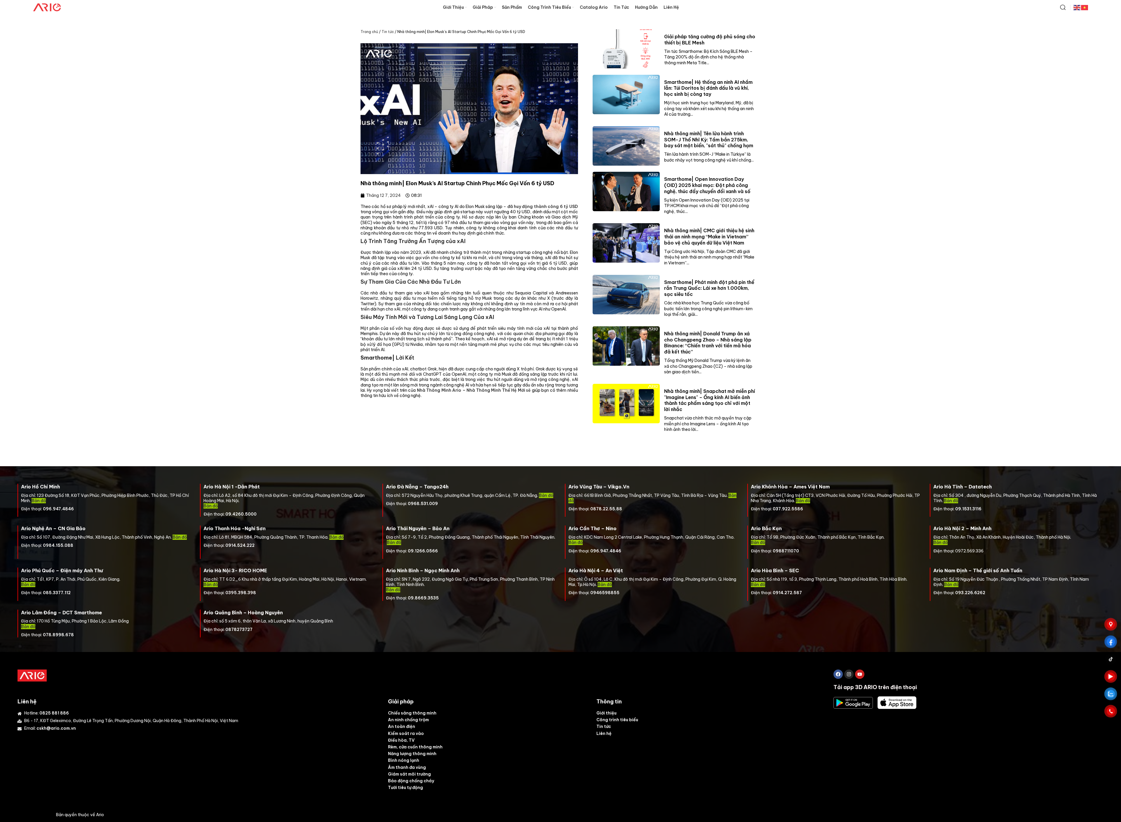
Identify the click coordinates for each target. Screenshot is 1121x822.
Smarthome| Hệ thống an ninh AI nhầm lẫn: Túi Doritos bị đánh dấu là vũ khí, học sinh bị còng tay (708, 88)
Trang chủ (369, 32)
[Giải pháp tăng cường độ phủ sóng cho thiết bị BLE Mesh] (626, 49)
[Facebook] (838, 674)
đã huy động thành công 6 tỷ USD (542, 206)
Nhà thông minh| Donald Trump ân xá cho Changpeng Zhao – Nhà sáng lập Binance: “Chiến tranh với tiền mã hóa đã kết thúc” (707, 343)
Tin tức (388, 32)
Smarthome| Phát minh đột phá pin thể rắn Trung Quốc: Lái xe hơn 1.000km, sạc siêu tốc (709, 288)
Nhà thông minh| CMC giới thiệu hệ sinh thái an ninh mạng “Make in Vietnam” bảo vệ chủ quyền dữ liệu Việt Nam (709, 237)
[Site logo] (47, 7)
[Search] (1063, 7)
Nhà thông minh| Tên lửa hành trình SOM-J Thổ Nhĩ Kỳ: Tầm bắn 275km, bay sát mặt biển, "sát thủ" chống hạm (708, 140)
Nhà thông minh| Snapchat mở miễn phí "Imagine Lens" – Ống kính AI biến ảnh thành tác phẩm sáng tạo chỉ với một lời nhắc (709, 400)
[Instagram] (849, 674)
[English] (1077, 7)
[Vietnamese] (1085, 7)
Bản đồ (546, 495)
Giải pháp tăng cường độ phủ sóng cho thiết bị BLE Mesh (709, 40)
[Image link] (32, 675)
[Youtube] (859, 674)
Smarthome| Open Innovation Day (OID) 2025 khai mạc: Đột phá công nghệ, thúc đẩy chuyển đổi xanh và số (707, 185)
